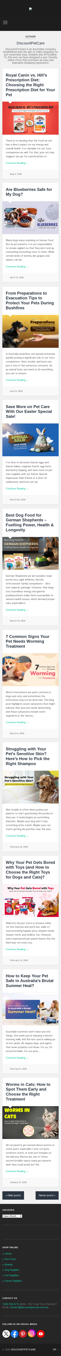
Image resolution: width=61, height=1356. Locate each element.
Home (8, 1253)
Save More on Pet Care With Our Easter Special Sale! (29, 411)
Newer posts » (47, 1195)
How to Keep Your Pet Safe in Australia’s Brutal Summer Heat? (30, 981)
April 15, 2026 (17, 277)
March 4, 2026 (17, 733)
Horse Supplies (13, 1280)
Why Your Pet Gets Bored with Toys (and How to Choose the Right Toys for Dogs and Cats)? (30, 869)
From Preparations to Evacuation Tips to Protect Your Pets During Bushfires (30, 300)
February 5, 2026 (18, 1069)
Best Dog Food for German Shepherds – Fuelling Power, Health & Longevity (30, 522)
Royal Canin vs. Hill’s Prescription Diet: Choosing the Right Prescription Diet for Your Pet (30, 85)
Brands (9, 1264)
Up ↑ (56, 1349)
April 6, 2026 (16, 391)
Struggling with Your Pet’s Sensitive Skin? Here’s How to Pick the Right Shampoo (27, 756)
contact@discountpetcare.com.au (29, 1307)
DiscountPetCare (23, 1349)
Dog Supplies (12, 1269)
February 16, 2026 (19, 960)
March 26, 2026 (17, 499)
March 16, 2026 (17, 620)
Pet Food (10, 1259)
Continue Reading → (17, 163)
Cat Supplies (12, 1275)
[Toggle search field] (56, 22)
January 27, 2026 (18, 1182)
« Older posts (13, 1195)
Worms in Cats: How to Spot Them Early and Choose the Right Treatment (28, 1091)
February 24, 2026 (19, 847)
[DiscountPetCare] (30, 8)
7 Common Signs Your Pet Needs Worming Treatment (27, 641)
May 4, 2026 (16, 174)
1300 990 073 (10, 1304)
